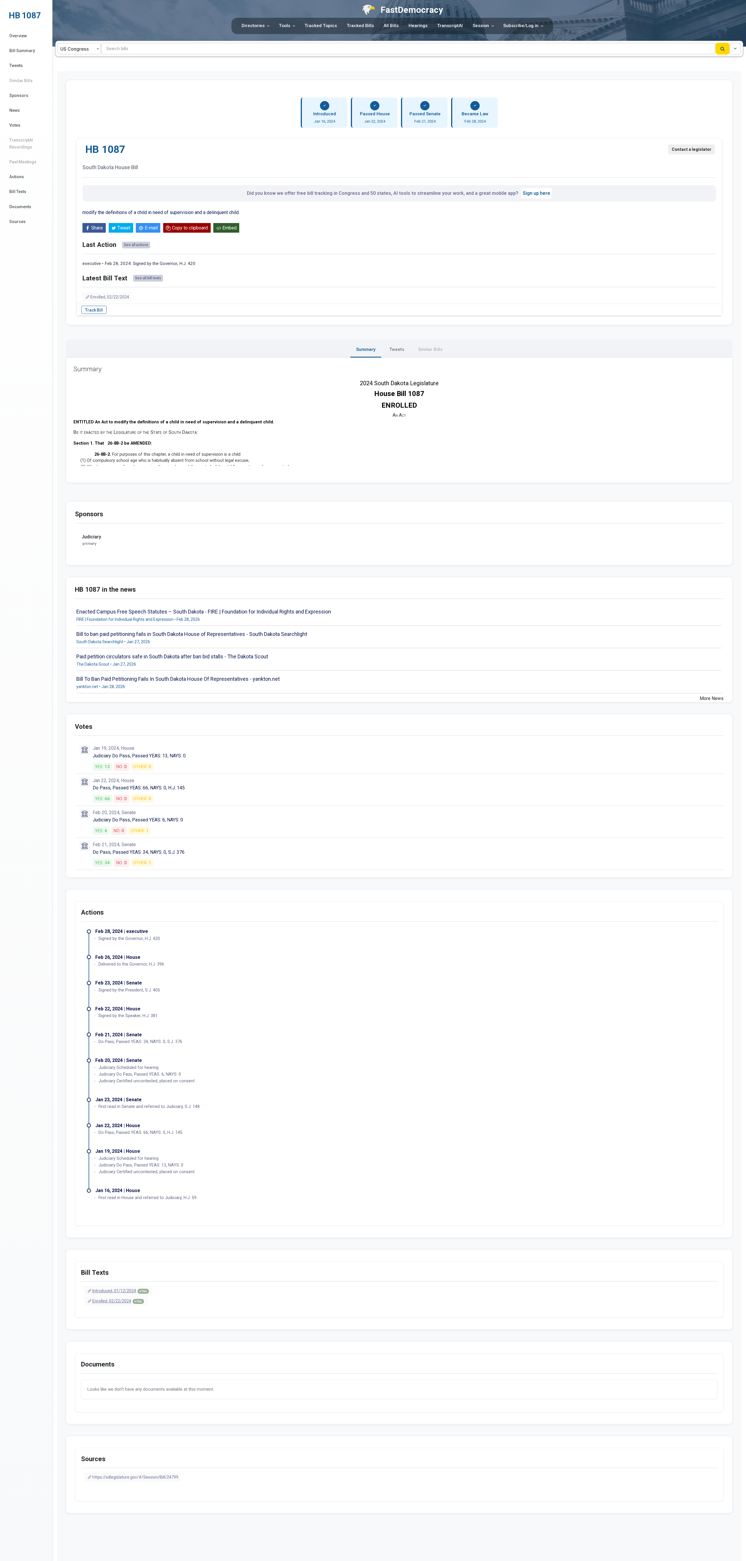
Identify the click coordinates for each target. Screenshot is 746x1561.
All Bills (391, 25)
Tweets (16, 65)
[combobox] (79, 48)
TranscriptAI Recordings (21, 143)
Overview (18, 35)
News (14, 110)
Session (481, 25)
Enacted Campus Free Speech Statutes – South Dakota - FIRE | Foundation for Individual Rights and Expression (203, 612)
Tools (284, 25)
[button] (735, 48)
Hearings (418, 25)
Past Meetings (22, 162)
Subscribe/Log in (521, 25)
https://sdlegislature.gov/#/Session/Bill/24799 (135, 1477)
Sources (17, 221)
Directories (253, 25)
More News (712, 698)
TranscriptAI (450, 25)
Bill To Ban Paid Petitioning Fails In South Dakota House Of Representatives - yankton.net (178, 679)
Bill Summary (22, 50)
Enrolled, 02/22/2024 (109, 297)
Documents (20, 206)
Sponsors (18, 95)
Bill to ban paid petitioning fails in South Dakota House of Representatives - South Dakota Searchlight (191, 634)
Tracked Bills (360, 25)
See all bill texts (148, 278)
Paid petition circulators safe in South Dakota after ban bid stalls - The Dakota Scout (172, 656)
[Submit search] (722, 48)
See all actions (136, 245)
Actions (16, 176)
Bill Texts (17, 191)
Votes (14, 125)
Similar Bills (21, 80)
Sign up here (536, 193)
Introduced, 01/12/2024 (119, 1290)
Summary (365, 349)
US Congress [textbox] (74, 49)
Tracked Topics (321, 25)
